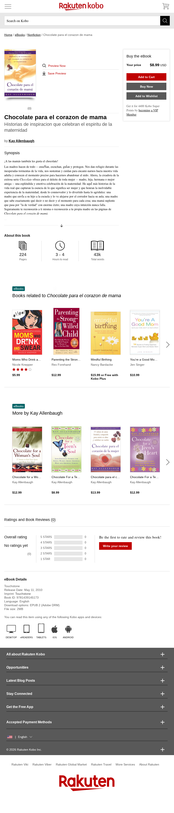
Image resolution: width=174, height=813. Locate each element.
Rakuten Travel (101, 764)
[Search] (165, 20)
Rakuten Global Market (71, 764)
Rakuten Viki (19, 764)
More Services (125, 764)
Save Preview (57, 73)
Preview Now (57, 65)
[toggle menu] (8, 6)
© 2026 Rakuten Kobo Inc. (24, 749)
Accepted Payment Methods (29, 722)
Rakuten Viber (42, 764)
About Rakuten (149, 764)
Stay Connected (19, 693)
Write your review (115, 546)
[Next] (168, 344)
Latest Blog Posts (20, 680)
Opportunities (17, 667)
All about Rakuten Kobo (25, 654)
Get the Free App (19, 707)
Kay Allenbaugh (21, 141)
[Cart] (165, 6)
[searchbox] (87, 20)
